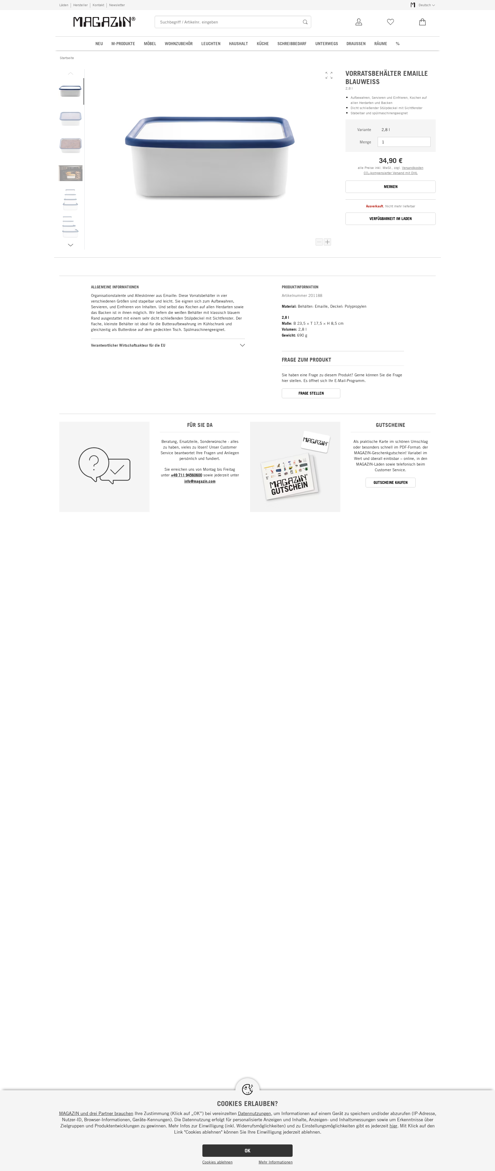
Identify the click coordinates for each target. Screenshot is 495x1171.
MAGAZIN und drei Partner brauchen (96, 1113)
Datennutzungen (254, 1113)
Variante (364, 129)
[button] (329, 75)
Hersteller (80, 5)
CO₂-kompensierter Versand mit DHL (391, 173)
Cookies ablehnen (217, 1162)
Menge (365, 142)
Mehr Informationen (276, 1162)
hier (393, 1125)
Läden (63, 5)
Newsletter (117, 5)
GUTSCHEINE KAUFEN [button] (391, 482)
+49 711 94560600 (186, 475)
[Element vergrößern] (327, 242)
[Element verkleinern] (319, 242)
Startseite (67, 58)
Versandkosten (412, 168)
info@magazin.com (200, 481)
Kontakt (98, 5)
